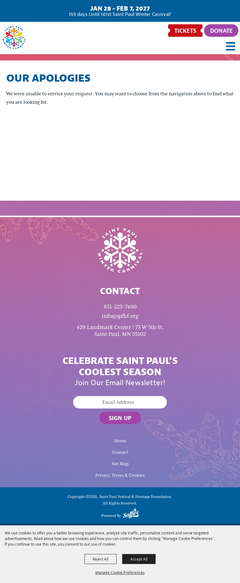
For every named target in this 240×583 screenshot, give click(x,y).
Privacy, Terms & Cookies (120, 475)
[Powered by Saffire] (131, 514)
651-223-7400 (120, 306)
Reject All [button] (100, 559)
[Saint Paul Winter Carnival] (120, 250)
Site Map (120, 463)
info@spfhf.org (120, 316)
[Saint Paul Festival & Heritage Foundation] (14, 37)
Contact (120, 452)
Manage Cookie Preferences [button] (120, 572)
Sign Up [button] (120, 418)
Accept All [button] (139, 559)
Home (120, 440)
